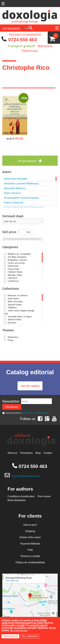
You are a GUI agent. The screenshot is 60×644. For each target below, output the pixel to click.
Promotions (26, 453)
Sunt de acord (10, 636)
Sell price (9, 232)
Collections (10, 288)
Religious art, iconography (19, 254)
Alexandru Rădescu (15, 188)
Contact (48, 453)
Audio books (13, 266)
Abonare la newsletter (25, 34)
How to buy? (30, 525)
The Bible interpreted (17, 257)
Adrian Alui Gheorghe (15, 178)
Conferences (13, 281)
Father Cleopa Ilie (13, 202)
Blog (38, 453)
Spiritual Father (14, 319)
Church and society (16, 263)
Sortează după (12, 216)
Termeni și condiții (30, 556)
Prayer (11, 340)
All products (27, 161)
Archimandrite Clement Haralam (21, 198)
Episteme (12, 322)
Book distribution (17, 500)
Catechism (12, 278)
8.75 (13, 137)
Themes (8, 330)
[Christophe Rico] (24, 28)
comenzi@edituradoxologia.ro (25, 476)
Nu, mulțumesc (30, 636)
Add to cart (8, 151)
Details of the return (30, 537)
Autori (6, 171)
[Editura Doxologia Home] (30, 15)
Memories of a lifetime (18, 295)
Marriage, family (15, 275)
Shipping (30, 531)
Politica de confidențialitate (30, 562)
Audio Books (13, 298)
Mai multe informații (19, 630)
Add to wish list (19, 151)
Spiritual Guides (15, 304)
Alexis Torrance (12, 193)
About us (12, 453)
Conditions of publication (21, 496)
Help (30, 550)
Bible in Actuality (15, 301)
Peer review (44, 496)
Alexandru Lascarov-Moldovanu (21, 183)
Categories (10, 247)
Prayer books (14, 269)
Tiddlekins (12, 307)
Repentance (13, 337)
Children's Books (15, 272)
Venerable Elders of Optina (20, 316)
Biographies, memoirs (17, 260)
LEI (22, 137)
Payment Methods (30, 543)
